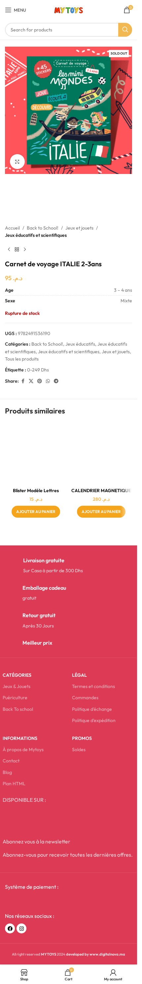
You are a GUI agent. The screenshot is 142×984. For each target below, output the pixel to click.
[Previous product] (9, 249)
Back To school (18, 709)
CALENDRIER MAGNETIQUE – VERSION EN (101, 494)
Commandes (85, 698)
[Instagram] (21, 928)
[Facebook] (10, 928)
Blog (7, 772)
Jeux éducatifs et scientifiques (36, 235)
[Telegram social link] (56, 381)
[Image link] (35, 902)
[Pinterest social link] (39, 381)
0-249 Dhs (38, 370)
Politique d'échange (92, 709)
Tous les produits (22, 359)
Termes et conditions (93, 686)
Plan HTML (14, 784)
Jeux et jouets (79, 228)
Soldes (79, 749)
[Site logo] (68, 9)
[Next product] (25, 249)
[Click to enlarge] (17, 161)
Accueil (12, 228)
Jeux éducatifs (80, 344)
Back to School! (42, 228)
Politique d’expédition (94, 720)
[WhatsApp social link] (48, 381)
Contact (11, 761)
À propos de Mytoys (23, 749)
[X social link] (31, 381)
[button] (36, 512)
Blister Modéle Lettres (36, 490)
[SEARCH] (125, 30)
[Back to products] (17, 249)
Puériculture (15, 698)
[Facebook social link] (23, 381)
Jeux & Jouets (16, 686)
